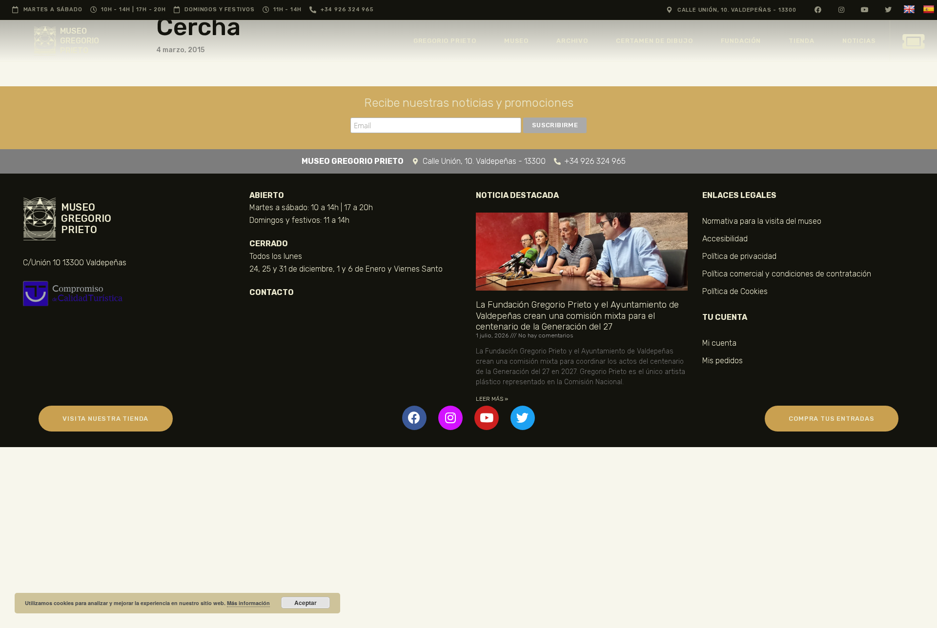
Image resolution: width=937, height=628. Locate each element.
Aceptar (305, 602)
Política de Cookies (735, 291)
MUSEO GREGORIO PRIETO (79, 40)
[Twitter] (522, 418)
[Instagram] (450, 418)
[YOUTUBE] (865, 9)
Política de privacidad (739, 256)
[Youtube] (486, 418)
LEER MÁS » (492, 398)
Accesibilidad (725, 238)
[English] (910, 9)
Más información (248, 603)
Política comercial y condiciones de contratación (786, 273)
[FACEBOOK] (818, 9)
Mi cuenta (719, 343)
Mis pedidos (722, 360)
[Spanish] (930, 9)
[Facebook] (414, 418)
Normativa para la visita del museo (761, 221)
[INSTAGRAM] (841, 9)
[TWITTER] (888, 9)
